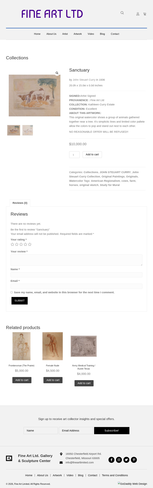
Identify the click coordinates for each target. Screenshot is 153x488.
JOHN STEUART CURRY (115, 172)
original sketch (88, 185)
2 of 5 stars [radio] (17, 244)
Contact (92, 475)
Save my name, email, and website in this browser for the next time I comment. (64, 292)
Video (69, 475)
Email (15, 280)
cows (124, 180)
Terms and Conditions (115, 475)
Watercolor (76, 180)
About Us (42, 475)
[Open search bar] (122, 12)
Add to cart (92, 154)
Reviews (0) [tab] (20, 202)
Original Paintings (113, 176)
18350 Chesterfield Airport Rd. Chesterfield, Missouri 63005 (84, 456)
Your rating (19, 239)
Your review (19, 251)
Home (28, 475)
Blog (80, 475)
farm (133, 180)
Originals (132, 176)
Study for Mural (110, 185)
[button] (138, 14)
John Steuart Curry (84, 79)
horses (73, 185)
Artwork (57, 475)
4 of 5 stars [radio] (25, 244)
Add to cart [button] (21, 380)
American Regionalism (105, 180)
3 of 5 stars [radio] (21, 244)
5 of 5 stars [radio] (30, 244)
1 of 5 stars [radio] (12, 244)
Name (15, 269)
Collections (17, 57)
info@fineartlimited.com (80, 462)
